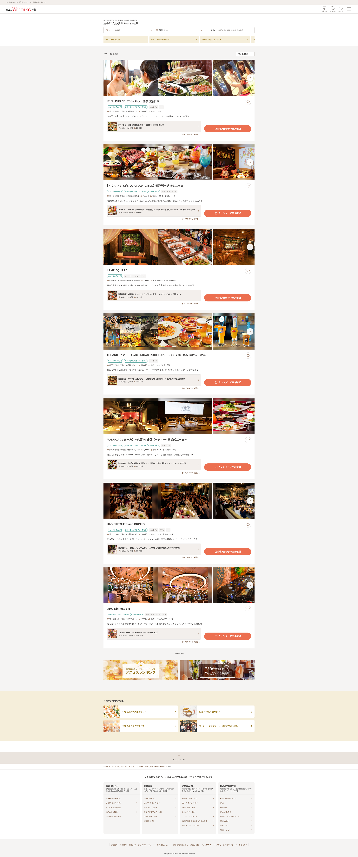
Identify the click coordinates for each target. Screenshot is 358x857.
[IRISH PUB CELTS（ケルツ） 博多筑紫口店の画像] (179, 78)
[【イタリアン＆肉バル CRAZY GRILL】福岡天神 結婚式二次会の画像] (179, 162)
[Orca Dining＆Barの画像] (179, 585)
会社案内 (114, 845)
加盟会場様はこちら (180, 845)
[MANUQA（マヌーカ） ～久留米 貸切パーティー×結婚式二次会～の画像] (179, 416)
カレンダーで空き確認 (229, 213)
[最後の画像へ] (250, 77)
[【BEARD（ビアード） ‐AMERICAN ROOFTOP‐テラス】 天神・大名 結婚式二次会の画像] (179, 331)
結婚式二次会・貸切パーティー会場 (151, 767)
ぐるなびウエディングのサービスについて (217, 845)
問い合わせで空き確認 (229, 128)
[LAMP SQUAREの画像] (179, 247)
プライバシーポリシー (146, 845)
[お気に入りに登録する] (248, 102)
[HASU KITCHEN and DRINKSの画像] (179, 501)
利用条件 (132, 845)
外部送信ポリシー (164, 845)
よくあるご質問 (241, 845)
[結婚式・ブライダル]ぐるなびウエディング (119, 767)
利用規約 (123, 845)
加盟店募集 (194, 845)
